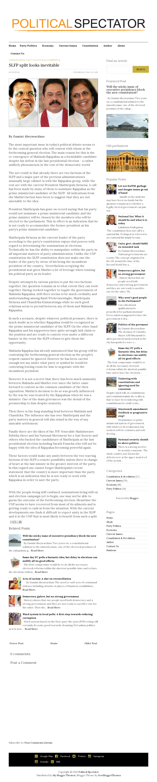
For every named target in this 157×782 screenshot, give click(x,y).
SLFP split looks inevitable (34, 65)
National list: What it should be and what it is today (132, 220)
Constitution (90, 45)
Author (107, 45)
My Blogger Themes (64, 775)
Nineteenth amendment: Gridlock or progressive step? (133, 412)
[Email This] (11, 522)
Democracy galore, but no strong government (51, 596)
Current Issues (68, 45)
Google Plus (46, 756)
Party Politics (28, 45)
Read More (37, 550)
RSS (58, 761)
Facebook (65, 756)
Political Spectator (88, 772)
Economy (48, 45)
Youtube (44, 761)
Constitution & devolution (120, 476)
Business (111, 550)
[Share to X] (17, 522)
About (121, 45)
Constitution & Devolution (120, 538)
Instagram (99, 756)
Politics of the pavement (133, 324)
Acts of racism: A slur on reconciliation (47, 578)
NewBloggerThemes (109, 775)
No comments (51, 60)
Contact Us (112, 546)
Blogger (134, 498)
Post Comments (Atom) (38, 742)
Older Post (90, 643)
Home (12, 45)
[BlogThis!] (14, 522)
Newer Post (16, 643)
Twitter (82, 756)
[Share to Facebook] (20, 522)
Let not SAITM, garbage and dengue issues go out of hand (133, 189)
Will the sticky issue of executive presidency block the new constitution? (125, 89)
